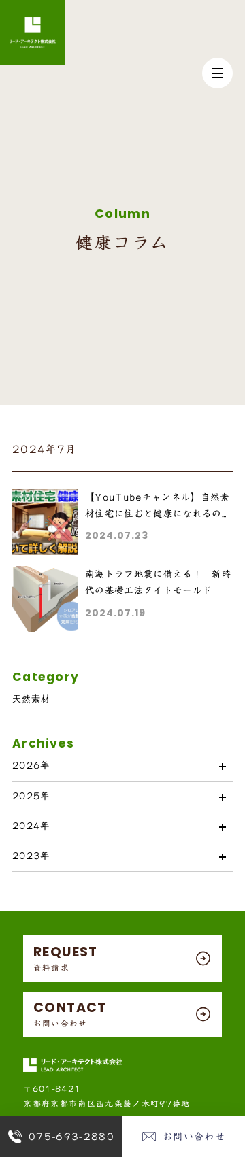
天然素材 (31, 698)
